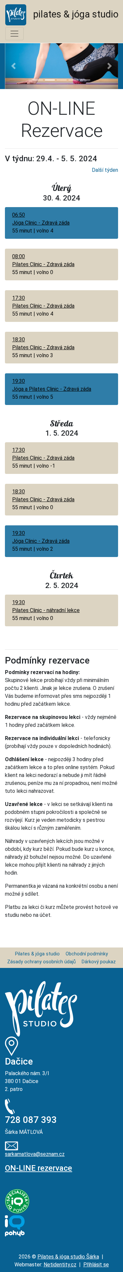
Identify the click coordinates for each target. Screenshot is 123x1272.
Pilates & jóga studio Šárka (68, 1257)
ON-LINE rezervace (38, 1168)
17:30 (18, 298)
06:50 (18, 215)
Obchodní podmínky (87, 954)
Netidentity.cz (60, 1264)
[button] (13, 66)
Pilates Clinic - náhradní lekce (46, 610)
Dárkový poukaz (99, 962)
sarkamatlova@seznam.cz (35, 1154)
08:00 (18, 256)
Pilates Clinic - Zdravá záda (43, 264)
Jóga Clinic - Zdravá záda (41, 223)
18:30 (18, 339)
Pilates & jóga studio (37, 954)
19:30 (18, 381)
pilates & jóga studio (72, 14)
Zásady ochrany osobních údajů (41, 962)
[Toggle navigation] (14, 33)
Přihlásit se (96, 1264)
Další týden (105, 170)
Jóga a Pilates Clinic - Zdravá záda (51, 389)
